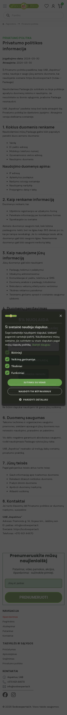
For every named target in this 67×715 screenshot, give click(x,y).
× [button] (60, 316)
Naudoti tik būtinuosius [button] (35, 391)
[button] (33, 400)
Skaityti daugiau (41, 344)
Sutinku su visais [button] (35, 382)
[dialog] (33, 357)
